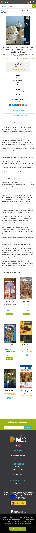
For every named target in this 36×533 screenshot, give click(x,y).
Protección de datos (18, 472)
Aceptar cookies (18, 529)
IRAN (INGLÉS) (9, 390)
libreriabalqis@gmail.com (18, 455)
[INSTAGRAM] (19, 445)
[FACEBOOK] (16, 445)
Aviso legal (18, 467)
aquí (13, 524)
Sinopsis (6, 123)
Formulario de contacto (18, 458)
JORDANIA (26, 301)
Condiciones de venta (18, 469)
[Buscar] (34, 6)
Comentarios (18, 123)
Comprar (9, 314)
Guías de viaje (12, 11)
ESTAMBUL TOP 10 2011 (26, 391)
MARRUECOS (10, 301)
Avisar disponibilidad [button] (21, 115)
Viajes (3, 11)
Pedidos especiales (18, 486)
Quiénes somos (18, 483)
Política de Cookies (18, 474)
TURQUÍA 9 (9, 344)
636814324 (18, 453)
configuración (27, 524)
